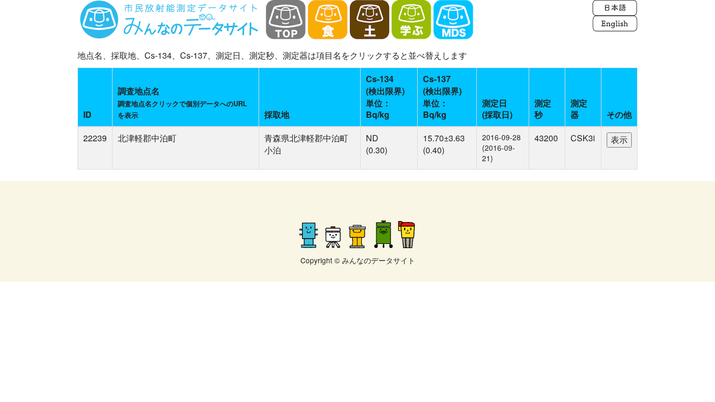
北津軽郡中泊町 (147, 138)
